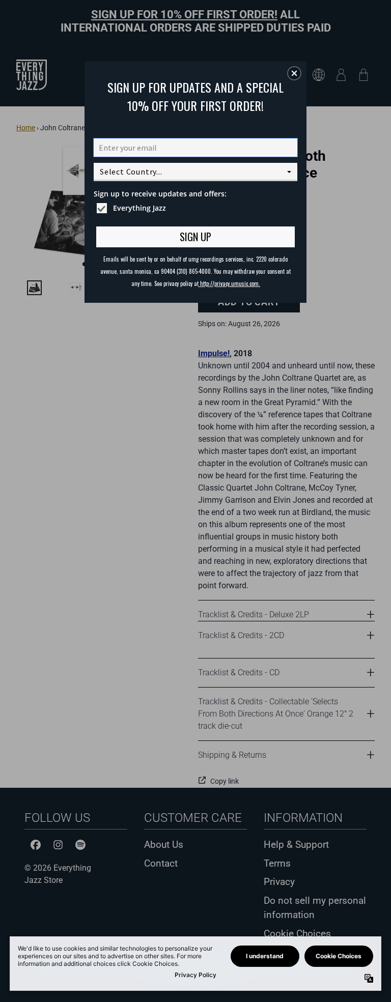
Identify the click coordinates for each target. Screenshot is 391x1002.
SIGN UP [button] (195, 236)
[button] (294, 73)
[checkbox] (196, 208)
